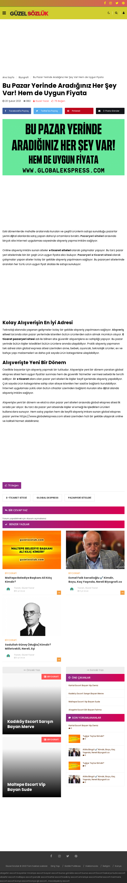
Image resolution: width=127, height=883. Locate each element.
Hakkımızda (91, 866)
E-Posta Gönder (111, 110)
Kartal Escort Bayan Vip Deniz (83, 685)
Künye (118, 866)
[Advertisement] (63, 47)
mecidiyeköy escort (58, 881)
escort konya (14, 881)
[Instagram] (110, 3)
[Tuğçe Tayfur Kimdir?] (74, 738)
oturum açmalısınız (36, 518)
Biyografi (11, 573)
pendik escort (40, 877)
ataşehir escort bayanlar (13, 873)
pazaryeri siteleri (79, 497)
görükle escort (73, 873)
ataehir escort (7, 877)
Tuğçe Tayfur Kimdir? (93, 736)
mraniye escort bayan (39, 873)
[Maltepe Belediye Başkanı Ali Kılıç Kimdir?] (31, 549)
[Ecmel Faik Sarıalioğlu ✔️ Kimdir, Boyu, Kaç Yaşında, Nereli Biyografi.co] (95, 549)
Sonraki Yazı (96, 670)
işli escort (42, 881)
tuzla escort (119, 873)
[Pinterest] (123, 3)
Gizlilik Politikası (72, 866)
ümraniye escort (87, 877)
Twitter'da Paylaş (49, 110)
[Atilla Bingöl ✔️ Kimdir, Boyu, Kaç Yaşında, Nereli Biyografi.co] (74, 752)
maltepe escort (24, 877)
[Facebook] (105, 3)
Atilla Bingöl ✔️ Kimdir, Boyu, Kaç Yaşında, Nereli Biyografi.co (99, 751)
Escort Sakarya (104, 873)
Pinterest (75, 110)
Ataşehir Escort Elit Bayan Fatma (85, 709)
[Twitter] (117, 3)
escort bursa (58, 873)
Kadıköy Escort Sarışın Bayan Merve (86, 693)
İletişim (106, 866)
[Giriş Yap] (122, 13)
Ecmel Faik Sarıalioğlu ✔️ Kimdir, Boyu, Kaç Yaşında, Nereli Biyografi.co (95, 580)
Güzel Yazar (42, 101)
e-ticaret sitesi (16, 497)
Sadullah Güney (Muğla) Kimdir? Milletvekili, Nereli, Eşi (28, 647)
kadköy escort (70, 877)
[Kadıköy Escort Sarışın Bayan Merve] (31, 704)
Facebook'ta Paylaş (19, 110)
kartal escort (55, 877)
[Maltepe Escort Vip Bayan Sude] (31, 767)
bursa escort (89, 873)
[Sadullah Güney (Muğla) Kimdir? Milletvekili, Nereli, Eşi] (31, 616)
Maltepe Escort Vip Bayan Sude (84, 701)
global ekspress (47, 497)
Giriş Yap (55, 866)
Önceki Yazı (33, 670)
